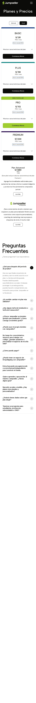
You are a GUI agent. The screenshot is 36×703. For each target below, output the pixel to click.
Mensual (13, 23)
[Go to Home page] (10, 2)
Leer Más (18, 194)
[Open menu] (31, 2)
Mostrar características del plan (14, 49)
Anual (23, 23)
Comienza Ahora (18, 56)
